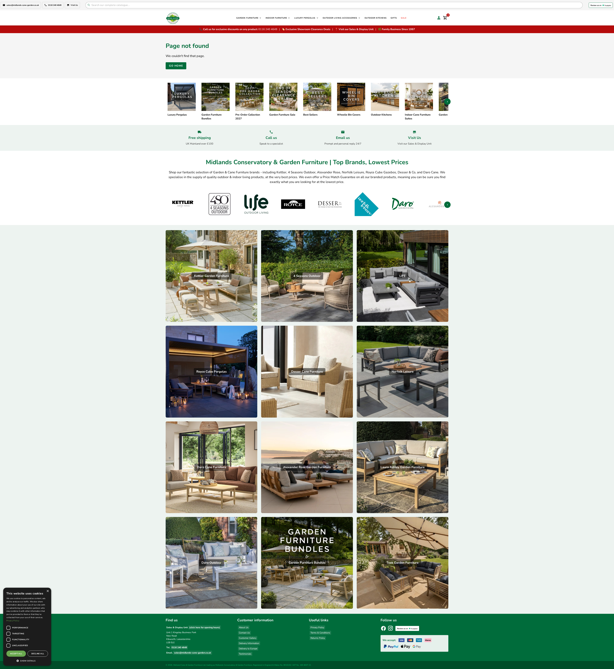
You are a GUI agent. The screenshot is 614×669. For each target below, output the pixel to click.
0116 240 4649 (54, 5)
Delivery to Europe (248, 648)
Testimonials (245, 653)
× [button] (47, 591)
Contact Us (244, 632)
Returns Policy (318, 638)
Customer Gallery (247, 638)
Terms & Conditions (320, 632)
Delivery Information (249, 643)
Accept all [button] (16, 653)
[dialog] (27, 627)
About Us (243, 627)
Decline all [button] (37, 653)
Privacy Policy (317, 627)
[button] (27, 661)
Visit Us (74, 5)
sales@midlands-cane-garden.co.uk (23, 5)
